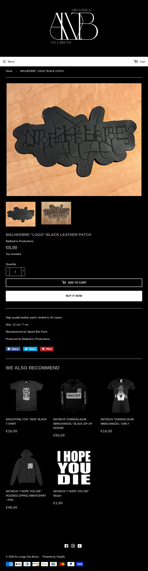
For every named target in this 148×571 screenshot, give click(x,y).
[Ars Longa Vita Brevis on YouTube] (80, 546)
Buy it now (74, 295)
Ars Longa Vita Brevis (26, 556)
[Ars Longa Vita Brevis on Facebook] (66, 546)
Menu (11, 61)
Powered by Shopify (54, 556)
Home (9, 71)
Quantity (11, 264)
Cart (142, 61)
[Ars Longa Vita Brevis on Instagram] (73, 546)
